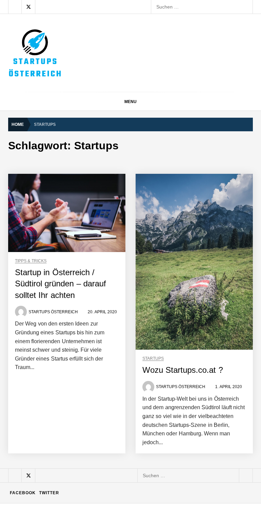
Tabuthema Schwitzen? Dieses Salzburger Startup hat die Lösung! (134, 254)
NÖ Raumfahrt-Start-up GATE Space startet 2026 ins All (123, 472)
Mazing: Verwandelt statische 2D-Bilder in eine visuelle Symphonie (134, 363)
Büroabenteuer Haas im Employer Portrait (108, 391)
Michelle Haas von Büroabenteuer (99, 418)
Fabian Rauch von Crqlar (90, 282)
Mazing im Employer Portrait (95, 227)
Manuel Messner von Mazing (94, 336)
